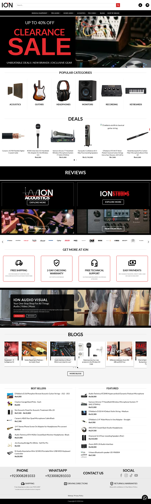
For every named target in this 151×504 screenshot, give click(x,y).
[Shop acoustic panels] (38, 194)
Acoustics (81, 13)
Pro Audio (55, 13)
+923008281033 (22, 476)
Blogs (102, 13)
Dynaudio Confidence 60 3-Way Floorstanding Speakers (88, 152)
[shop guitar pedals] (38, 221)
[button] (140, 5)
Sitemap (70, 496)
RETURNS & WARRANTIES (125, 483)
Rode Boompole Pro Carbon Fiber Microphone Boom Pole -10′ (137, 153)
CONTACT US (93, 473)
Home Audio (68, 13)
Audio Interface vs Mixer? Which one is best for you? (18, 361)
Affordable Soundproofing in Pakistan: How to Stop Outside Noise (132, 362)
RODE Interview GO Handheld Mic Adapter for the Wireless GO (38, 153)
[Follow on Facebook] (121, 476)
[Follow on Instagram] (126, 476)
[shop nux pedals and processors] (113, 221)
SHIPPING (29, 483)
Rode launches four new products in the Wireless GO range (47, 362)
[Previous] (6, 135)
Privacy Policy (78, 496)
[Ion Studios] (113, 194)
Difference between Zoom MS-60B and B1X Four (75, 361)
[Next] (144, 135)
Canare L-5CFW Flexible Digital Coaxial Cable (13, 152)
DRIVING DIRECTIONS (78, 483)
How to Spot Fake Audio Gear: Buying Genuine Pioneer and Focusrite (104, 362)
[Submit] (118, 5)
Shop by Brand (113, 13)
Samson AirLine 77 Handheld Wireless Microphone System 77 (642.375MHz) (63, 153)
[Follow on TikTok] (131, 476)
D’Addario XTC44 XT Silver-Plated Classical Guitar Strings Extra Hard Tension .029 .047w (112, 153)
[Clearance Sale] (75, 42)
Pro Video (92, 13)
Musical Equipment (39, 13)
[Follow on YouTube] (136, 476)
